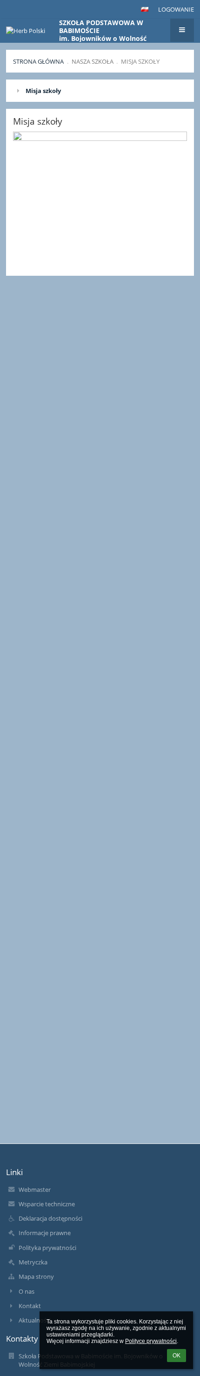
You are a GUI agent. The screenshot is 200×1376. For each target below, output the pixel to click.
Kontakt (30, 1306)
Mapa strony (36, 1276)
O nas (26, 1291)
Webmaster (35, 1189)
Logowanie (176, 9)
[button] (145, 9)
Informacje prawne (45, 1233)
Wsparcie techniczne (47, 1204)
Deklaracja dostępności (50, 1218)
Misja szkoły (140, 61)
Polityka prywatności (47, 1247)
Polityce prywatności (151, 1341)
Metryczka (33, 1262)
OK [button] (176, 1355)
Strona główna (38, 61)
